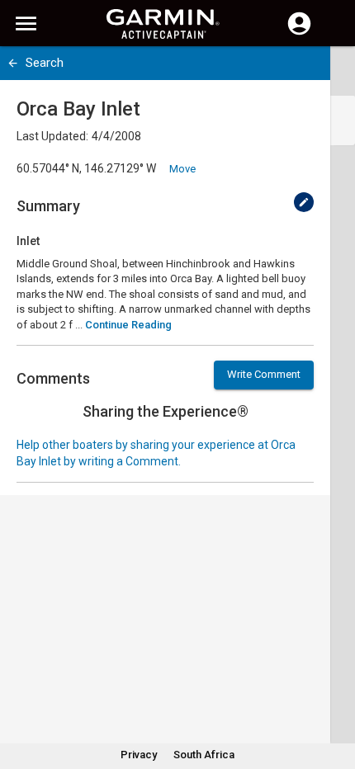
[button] (334, 694)
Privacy (139, 754)
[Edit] (304, 202)
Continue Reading (128, 324)
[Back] (13, 63)
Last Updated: (52, 136)
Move (182, 169)
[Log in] (299, 33)
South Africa (203, 754)
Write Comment (264, 374)
